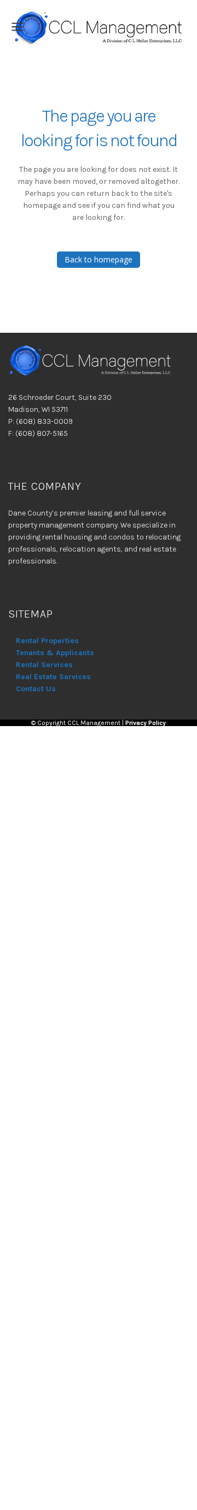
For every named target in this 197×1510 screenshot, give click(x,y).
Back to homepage (98, 259)
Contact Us (36, 688)
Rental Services (44, 664)
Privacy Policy (145, 723)
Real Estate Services (53, 676)
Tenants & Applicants (55, 652)
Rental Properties (47, 640)
